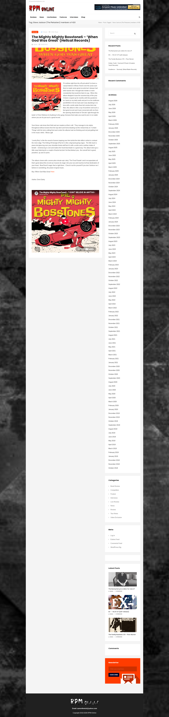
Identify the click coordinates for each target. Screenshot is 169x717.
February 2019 (113, 452)
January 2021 (113, 362)
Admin (35, 44)
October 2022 (113, 280)
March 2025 (112, 167)
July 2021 (111, 339)
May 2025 (111, 159)
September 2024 (114, 190)
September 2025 (114, 143)
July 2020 (111, 386)
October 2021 (113, 327)
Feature (113, 494)
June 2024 (112, 202)
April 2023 (112, 257)
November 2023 (114, 229)
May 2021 (111, 347)
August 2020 (112, 382)
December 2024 (114, 179)
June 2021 (112, 343)
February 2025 (113, 171)
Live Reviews (52, 17)
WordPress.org (116, 547)
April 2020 (112, 398)
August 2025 (112, 147)
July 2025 (111, 151)
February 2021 (113, 358)
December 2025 (114, 132)
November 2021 (114, 323)
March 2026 (112, 120)
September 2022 (114, 284)
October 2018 (113, 468)
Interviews (74, 17)
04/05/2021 (44, 44)
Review (34, 32)
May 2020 (111, 394)
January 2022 (113, 315)
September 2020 (114, 378)
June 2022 (112, 296)
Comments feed (116, 543)
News (42, 17)
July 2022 (111, 292)
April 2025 (112, 163)
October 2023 (113, 233)
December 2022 (114, 272)
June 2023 (112, 249)
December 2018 (114, 460)
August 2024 (112, 194)
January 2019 (113, 456)
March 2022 (112, 308)
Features (63, 17)
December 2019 (114, 413)
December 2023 (114, 226)
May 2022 (111, 300)
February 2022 (113, 312)
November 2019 (114, 417)
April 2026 (112, 116)
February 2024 (113, 218)
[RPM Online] (41, 8)
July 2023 (111, 245)
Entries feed (115, 539)
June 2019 (112, 437)
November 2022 (114, 276)
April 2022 (112, 304)
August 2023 (112, 241)
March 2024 (112, 214)
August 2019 (112, 429)
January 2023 (113, 269)
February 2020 (113, 405)
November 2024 (114, 183)
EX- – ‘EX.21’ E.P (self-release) (118, 55)
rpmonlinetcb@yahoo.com (37, 1)
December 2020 (114, 366)
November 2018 (114, 464)
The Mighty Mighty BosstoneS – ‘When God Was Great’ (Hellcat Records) (65, 38)
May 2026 (111, 112)
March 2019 (112, 448)
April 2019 (112, 444)
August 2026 (112, 101)
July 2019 (111, 433)
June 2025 (112, 155)
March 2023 (112, 261)
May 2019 (111, 440)
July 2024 (111, 198)
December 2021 (114, 319)
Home (100, 22)
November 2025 (114, 136)
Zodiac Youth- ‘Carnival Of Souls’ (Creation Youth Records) (121, 64)
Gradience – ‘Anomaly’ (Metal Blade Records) (122, 69)
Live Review (115, 502)
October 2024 (113, 186)
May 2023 (111, 253)
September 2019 (114, 425)
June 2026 (112, 108)
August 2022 (112, 288)
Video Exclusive (116, 517)
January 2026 (113, 128)
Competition (115, 490)
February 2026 (113, 124)
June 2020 (112, 390)
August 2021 (112, 335)
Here (52, 172)
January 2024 (113, 222)
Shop (83, 17)
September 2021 (114, 331)
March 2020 (112, 401)
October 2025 (113, 140)
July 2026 (111, 104)
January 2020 (113, 409)
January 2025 (113, 175)
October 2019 (113, 421)
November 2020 (114, 370)
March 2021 (112, 355)
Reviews (33, 17)
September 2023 (114, 237)
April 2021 (112, 351)
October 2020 (113, 374)
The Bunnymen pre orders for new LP (120, 51)
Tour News (114, 513)
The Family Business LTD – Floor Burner (121, 59)
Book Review (115, 486)
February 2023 (113, 265)
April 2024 (112, 210)
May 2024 (111, 206)
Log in (113, 535)
